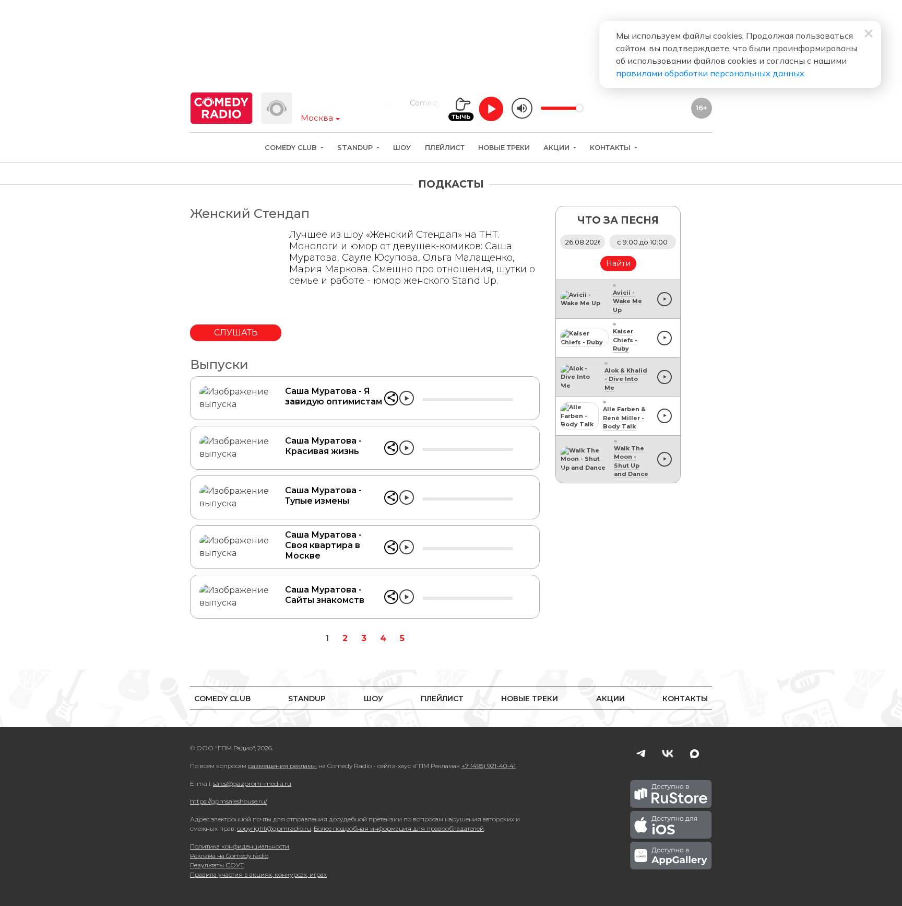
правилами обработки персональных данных (710, 73)
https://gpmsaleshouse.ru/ (228, 801)
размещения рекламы (282, 766)
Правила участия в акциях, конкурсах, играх (258, 874)
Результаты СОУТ (217, 865)
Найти (618, 263)
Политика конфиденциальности (239, 846)
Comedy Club (292, 148)
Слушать (236, 333)
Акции (557, 148)
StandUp (356, 148)
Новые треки (504, 148)
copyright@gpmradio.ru (274, 828)
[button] (391, 398)
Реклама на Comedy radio (229, 855)
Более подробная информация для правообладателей (399, 828)
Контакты (611, 148)
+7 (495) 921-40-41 (488, 766)
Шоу (402, 148)
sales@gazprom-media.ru (252, 783)
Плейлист (445, 148)
